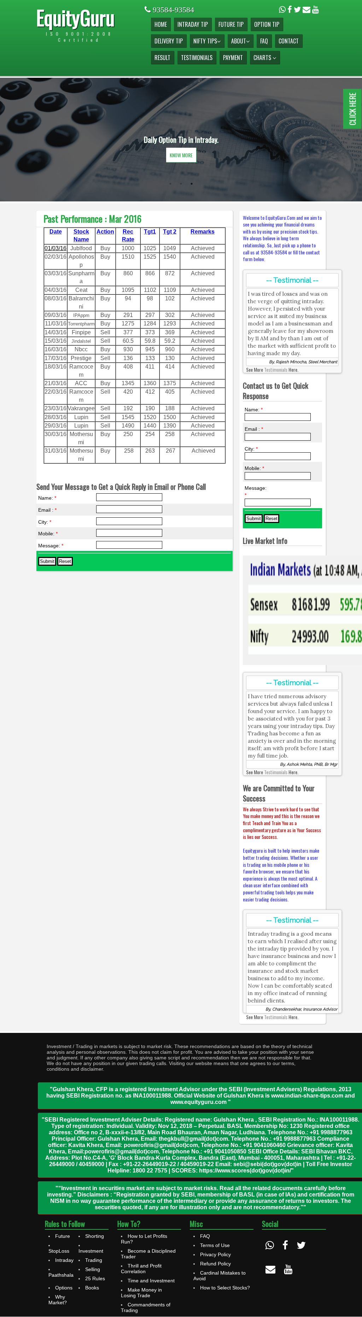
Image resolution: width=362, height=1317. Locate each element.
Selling (92, 1269)
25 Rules (95, 1278)
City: (44, 522)
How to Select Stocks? (225, 1287)
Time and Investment (151, 1280)
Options (63, 1287)
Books (92, 1287)
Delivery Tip (168, 41)
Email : (47, 510)
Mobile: (48, 533)
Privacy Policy (215, 1254)
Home (160, 24)
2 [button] (181, 183)
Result (162, 57)
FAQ (264, 41)
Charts (263, 57)
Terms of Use (215, 1245)
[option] (181, 139)
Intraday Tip (192, 24)
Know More (181, 155)
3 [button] (191, 183)
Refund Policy (215, 1263)
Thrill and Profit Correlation (141, 1268)
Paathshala (61, 1275)
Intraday (64, 1260)
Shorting (94, 1236)
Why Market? (57, 1299)
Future (62, 1236)
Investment (90, 1251)
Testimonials (196, 57)
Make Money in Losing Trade (141, 1292)
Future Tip (231, 24)
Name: (47, 498)
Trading (93, 1260)
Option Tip (266, 24)
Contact (289, 41)
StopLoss (58, 1251)
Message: (50, 545)
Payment (233, 57)
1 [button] (170, 183)
